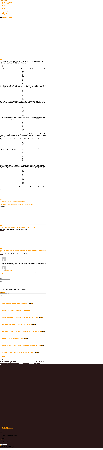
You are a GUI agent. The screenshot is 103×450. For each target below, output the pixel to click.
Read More (2, 230)
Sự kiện (1, 59)
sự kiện (42, 361)
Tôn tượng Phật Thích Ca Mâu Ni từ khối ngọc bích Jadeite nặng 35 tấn (13, 338)
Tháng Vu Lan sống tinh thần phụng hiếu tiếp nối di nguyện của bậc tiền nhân (17, 227)
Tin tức (3, 356)
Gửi (0, 445)
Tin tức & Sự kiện (5, 5)
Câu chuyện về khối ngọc (7, 2)
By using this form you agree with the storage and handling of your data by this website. (15, 290)
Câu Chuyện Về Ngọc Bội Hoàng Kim (9, 3)
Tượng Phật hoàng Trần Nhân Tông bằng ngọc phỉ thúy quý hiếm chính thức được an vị (15, 303)
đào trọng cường (37, 363)
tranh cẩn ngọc (15, 363)
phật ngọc (38, 361)
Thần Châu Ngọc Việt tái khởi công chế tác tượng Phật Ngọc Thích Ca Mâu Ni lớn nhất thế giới (17, 324)
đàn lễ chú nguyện (31, 363)
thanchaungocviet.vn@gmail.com (7, 17)
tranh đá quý (26, 363)
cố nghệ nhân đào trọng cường (8, 361)
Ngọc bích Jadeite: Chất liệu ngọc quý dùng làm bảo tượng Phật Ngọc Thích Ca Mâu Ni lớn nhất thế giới (18, 352)
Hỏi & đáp (4, 7)
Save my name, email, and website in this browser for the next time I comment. (13, 289)
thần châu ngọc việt (6, 363)
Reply (2, 265)
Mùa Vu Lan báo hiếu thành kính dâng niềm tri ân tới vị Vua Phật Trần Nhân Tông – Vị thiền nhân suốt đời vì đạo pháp (20, 317)
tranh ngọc (21, 363)
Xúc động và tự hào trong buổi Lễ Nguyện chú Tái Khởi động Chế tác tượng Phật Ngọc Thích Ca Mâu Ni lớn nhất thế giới (21, 345)
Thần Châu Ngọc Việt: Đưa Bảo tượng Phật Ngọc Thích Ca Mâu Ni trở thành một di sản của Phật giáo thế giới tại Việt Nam (21, 331)
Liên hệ (3, 8)
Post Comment (2, 292)
